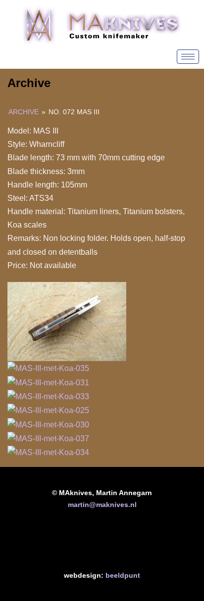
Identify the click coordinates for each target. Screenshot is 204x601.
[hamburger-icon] (188, 56)
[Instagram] (132, 542)
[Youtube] (102, 542)
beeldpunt (122, 575)
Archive (23, 112)
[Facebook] (71, 542)
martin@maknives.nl (102, 505)
